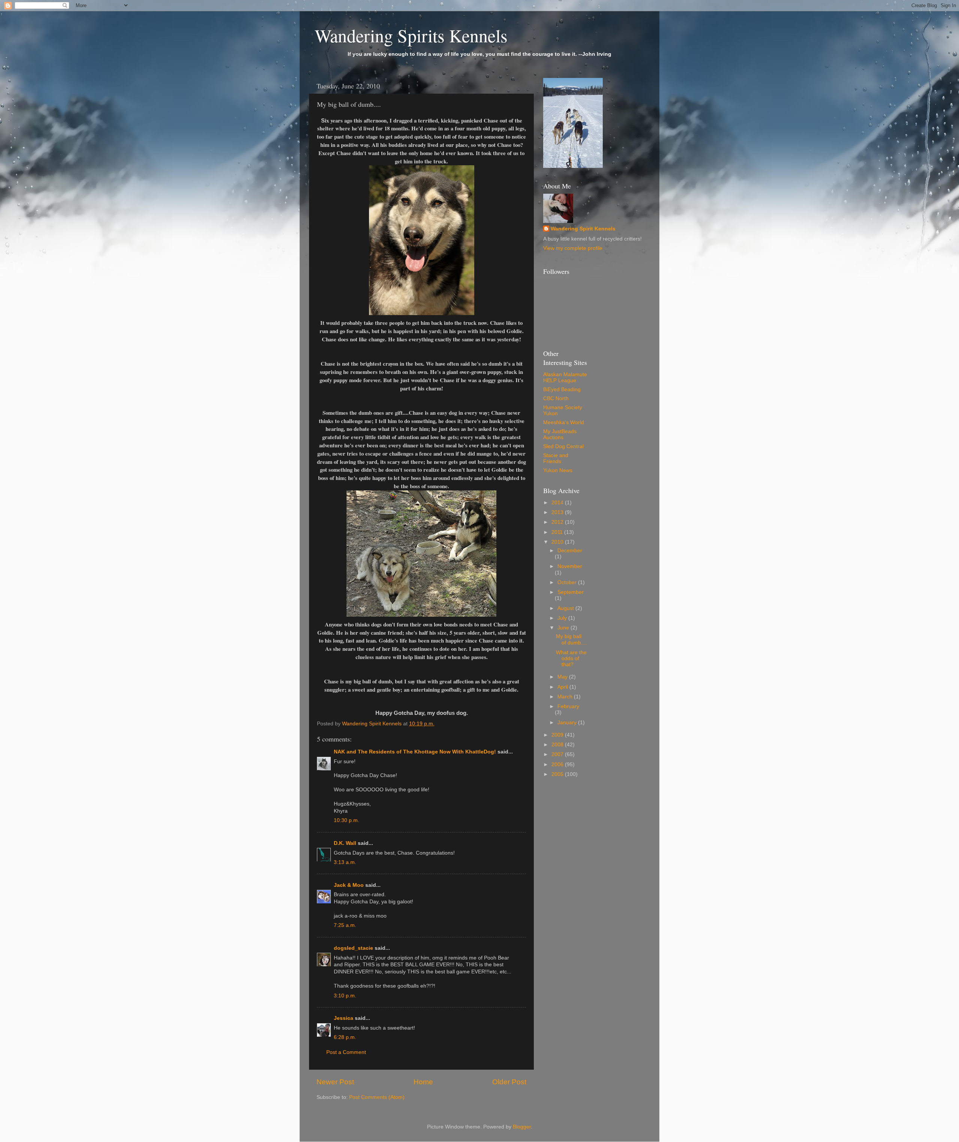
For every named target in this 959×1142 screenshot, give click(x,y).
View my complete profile (572, 248)
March (565, 697)
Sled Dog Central (563, 446)
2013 (558, 512)
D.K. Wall (345, 843)
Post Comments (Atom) (377, 1097)
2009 (558, 735)
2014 (558, 502)
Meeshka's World (563, 422)
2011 (557, 532)
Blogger (522, 1127)
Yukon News (557, 470)
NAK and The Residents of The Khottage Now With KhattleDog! (415, 752)
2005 (558, 774)
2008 (558, 744)
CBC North (556, 398)
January (567, 722)
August (566, 608)
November (569, 566)
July (562, 618)
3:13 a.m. (345, 862)
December (569, 550)
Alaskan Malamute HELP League (565, 377)
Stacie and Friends (555, 458)
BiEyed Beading (562, 389)
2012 (558, 522)
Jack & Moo (349, 885)
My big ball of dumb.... (571, 639)
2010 (558, 542)
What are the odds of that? (571, 658)
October (567, 582)
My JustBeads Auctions (560, 434)
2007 (558, 754)
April (563, 687)
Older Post (509, 1082)
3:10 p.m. (345, 996)
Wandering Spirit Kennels (583, 229)
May (563, 677)
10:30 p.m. (346, 820)
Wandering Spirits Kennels (411, 35)
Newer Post (335, 1082)
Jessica (343, 1018)
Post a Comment (346, 1052)
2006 (558, 764)
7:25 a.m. (345, 925)
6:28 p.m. (345, 1037)
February (568, 706)
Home (423, 1082)
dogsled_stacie (353, 948)
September (570, 592)
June (564, 628)
